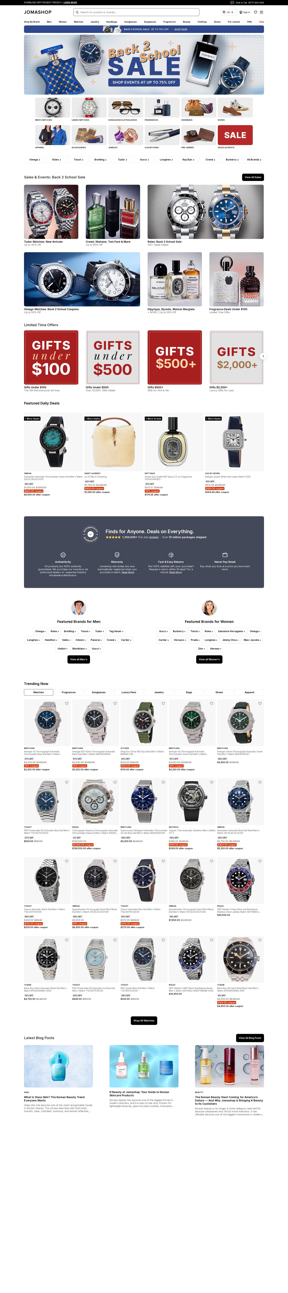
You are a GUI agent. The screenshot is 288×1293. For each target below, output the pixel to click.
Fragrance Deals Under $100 (228, 309)
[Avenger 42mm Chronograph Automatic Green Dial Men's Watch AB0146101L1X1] (260, 703)
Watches (78, 22)
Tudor (121, 159)
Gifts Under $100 (35, 387)
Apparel (39, 147)
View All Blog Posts (250, 1037)
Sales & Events (226, 147)
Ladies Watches (80, 120)
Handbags (111, 22)
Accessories (79, 147)
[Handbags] (198, 108)
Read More (128, 572)
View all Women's (209, 659)
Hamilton (50, 639)
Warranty (117, 561)
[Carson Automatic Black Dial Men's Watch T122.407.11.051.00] (67, 861)
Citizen (80, 639)
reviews (154, 537)
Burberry (231, 159)
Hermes (214, 648)
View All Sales (253, 177)
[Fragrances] (162, 108)
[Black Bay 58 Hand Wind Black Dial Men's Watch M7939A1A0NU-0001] (260, 940)
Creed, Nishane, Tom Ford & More (108, 241)
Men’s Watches (43, 120)
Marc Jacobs (251, 639)
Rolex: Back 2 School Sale (165, 241)
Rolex (55, 159)
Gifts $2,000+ (218, 387)
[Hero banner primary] (144, 65)
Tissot (77, 159)
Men (49, 22)
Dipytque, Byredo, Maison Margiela (171, 309)
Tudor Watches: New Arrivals (43, 241)
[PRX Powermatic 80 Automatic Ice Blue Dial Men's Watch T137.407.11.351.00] (115, 940)
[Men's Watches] (52, 108)
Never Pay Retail (225, 561)
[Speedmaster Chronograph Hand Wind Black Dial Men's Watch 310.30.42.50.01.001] (115, 861)
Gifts (249, 22)
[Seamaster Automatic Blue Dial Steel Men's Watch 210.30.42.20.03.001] (260, 782)
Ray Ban (187, 159)
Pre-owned (234, 22)
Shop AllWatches (144, 1020)
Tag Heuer (115, 631)
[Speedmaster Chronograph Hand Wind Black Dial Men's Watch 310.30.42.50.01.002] (211, 861)
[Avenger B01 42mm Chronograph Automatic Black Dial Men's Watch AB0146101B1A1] (115, 703)
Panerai (95, 639)
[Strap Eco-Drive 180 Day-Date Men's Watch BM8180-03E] (163, 703)
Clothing (202, 22)
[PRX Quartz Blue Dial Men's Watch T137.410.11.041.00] (163, 940)
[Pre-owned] (198, 135)
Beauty (186, 22)
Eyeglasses (150, 22)
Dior (200, 648)
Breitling (99, 159)
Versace (179, 639)
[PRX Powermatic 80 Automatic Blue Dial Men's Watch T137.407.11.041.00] (67, 782)
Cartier (125, 639)
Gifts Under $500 (97, 387)
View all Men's (78, 659)
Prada (194, 639)
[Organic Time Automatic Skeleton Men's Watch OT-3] (211, 782)
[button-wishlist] (255, 12)
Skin (26, 1092)
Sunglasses (130, 22)
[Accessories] (89, 135)
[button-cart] (261, 12)
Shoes (217, 22)
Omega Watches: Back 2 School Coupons (51, 309)
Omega (33, 159)
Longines (165, 159)
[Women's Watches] (89, 108)
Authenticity (63, 561)
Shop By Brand (32, 22)
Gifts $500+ (155, 387)
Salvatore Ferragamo (230, 631)
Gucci (143, 159)
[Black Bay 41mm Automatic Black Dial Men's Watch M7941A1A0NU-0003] (67, 940)
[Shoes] (235, 108)
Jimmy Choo (229, 639)
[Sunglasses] (125, 108)
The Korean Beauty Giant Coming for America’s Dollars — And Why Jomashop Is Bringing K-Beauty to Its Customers (229, 1100)
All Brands (253, 159)
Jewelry (94, 22)
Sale (261, 22)
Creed (209, 159)
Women (63, 22)
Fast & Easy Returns (171, 561)
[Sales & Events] (235, 135)
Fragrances (169, 22)
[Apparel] (52, 135)
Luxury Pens (152, 147)
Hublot (62, 648)
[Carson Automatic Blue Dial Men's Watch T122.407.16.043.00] (163, 861)
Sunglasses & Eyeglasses (122, 120)
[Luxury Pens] (162, 135)
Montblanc (78, 648)
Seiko (65, 639)
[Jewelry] (125, 135)
